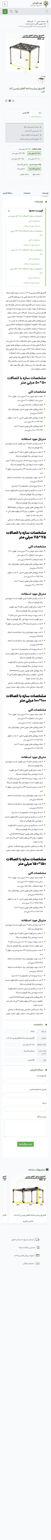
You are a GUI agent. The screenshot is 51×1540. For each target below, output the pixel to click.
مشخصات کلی (34, 221)
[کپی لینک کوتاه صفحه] (6, 100)
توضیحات (45, 193)
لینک (44, 1103)
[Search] (11, 11)
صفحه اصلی (41, 21)
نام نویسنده (41, 1075)
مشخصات (27, 193)
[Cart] (16, 11)
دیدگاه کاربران (7, 193)
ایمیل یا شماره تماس (37, 1089)
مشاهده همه (36, 116)
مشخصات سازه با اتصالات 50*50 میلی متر (25, 216)
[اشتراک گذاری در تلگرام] (10, 100)
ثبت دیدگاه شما (25, 1144)
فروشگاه (30, 21)
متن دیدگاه (41, 1116)
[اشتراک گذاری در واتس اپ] (13, 100)
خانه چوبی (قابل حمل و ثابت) (36, 24)
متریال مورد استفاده (32, 226)
